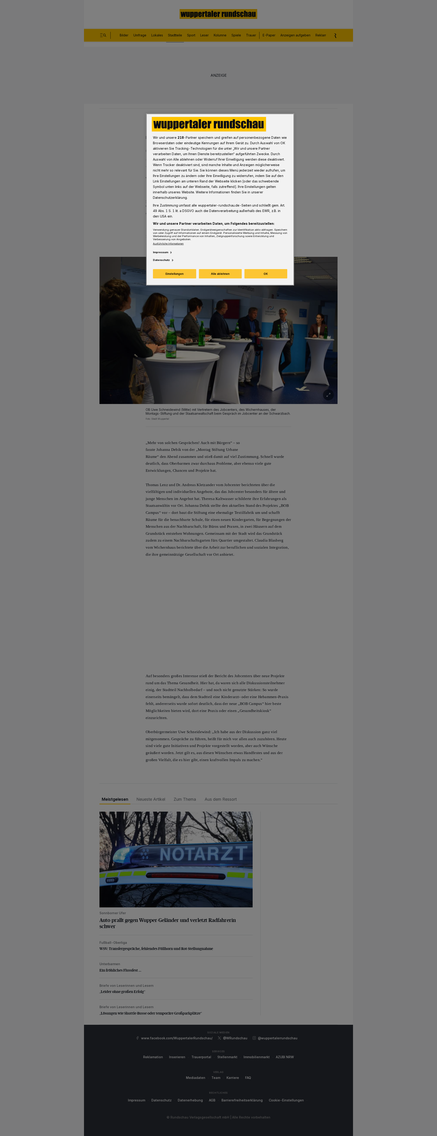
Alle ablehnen (220, 273)
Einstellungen (174, 273)
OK (266, 273)
